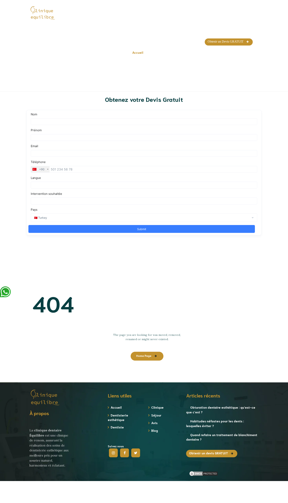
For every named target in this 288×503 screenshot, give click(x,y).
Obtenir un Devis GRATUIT (226, 41)
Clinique (157, 407)
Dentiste (117, 427)
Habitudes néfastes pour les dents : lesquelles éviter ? (215, 423)
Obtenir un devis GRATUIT (208, 453)
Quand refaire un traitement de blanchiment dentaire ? (221, 437)
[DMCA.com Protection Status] (203, 473)
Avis (154, 423)
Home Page (143, 355)
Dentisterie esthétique (118, 417)
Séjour (156, 415)
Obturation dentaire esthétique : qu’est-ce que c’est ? (220, 409)
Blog (154, 430)
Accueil (116, 407)
